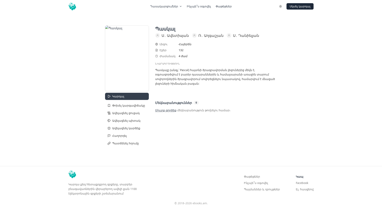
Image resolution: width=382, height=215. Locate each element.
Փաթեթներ (224, 6)
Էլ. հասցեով (305, 189)
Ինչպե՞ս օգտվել (199, 6)
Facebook (302, 183)
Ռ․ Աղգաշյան (210, 35)
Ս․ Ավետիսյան (175, 35)
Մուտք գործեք (165, 110)
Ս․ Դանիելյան (246, 35)
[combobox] (127, 105)
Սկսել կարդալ (300, 6)
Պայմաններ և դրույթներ (262, 189)
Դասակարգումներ (164, 6)
